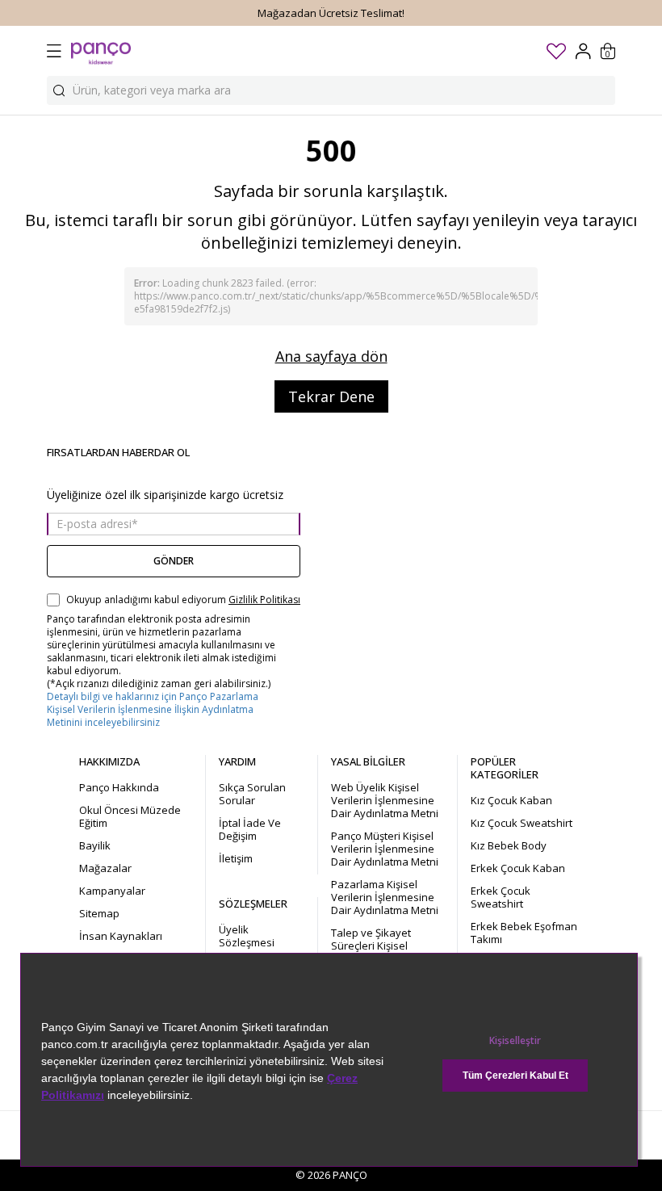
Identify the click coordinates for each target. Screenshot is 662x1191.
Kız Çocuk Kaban (511, 800)
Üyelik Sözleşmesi (246, 936)
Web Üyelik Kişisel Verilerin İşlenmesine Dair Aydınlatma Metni (384, 800)
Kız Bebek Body (509, 845)
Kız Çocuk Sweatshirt (521, 823)
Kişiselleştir (515, 1040)
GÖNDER (173, 561)
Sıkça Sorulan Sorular (252, 793)
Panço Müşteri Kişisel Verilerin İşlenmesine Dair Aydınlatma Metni (384, 848)
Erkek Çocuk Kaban (518, 868)
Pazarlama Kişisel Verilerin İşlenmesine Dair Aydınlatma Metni (384, 897)
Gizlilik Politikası (264, 599)
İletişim (236, 858)
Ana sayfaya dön (331, 356)
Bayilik (95, 845)
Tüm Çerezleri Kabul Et (515, 1075)
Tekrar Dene (331, 396)
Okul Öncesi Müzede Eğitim (130, 816)
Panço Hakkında (119, 787)
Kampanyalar (112, 890)
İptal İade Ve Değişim (250, 829)
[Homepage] (101, 51)
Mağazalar (105, 868)
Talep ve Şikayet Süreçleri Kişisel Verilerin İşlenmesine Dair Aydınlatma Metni (384, 952)
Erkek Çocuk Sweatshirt (500, 897)
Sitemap (99, 913)
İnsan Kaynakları (120, 936)
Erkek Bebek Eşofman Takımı (524, 932)
